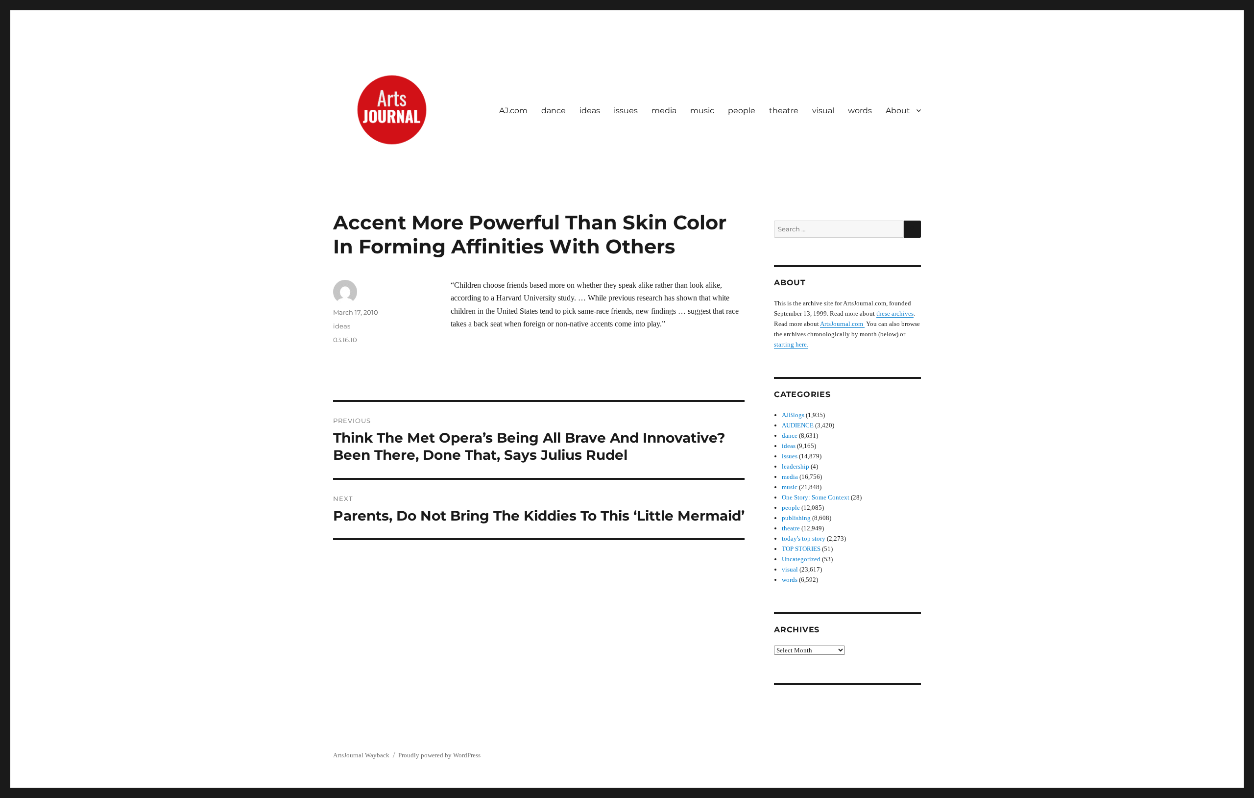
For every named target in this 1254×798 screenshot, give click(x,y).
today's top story (803, 538)
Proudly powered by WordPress (439, 755)
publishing (796, 518)
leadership (795, 466)
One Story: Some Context (815, 497)
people (741, 110)
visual (823, 110)
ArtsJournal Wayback (361, 755)
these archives (895, 313)
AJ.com (513, 110)
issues (626, 110)
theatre (783, 110)
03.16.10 (345, 340)
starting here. (791, 344)
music (702, 110)
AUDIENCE (798, 425)
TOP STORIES (801, 548)
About (898, 110)
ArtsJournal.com (842, 323)
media (663, 110)
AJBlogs (793, 415)
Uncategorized (801, 559)
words (860, 110)
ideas (589, 110)
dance (553, 110)
